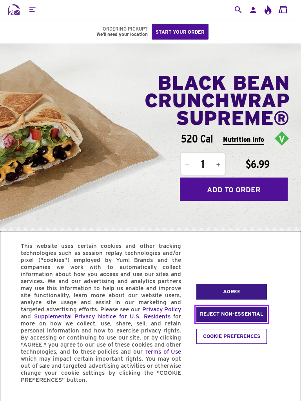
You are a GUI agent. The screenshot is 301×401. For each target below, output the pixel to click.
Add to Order (234, 189)
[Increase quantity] (218, 165)
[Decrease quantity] (187, 165)
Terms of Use (163, 351)
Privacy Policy (161, 309)
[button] (32, 9)
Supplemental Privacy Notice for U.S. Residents (102, 316)
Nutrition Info (243, 139)
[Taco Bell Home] (14, 9)
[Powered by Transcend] (12, 397)
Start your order (180, 32)
